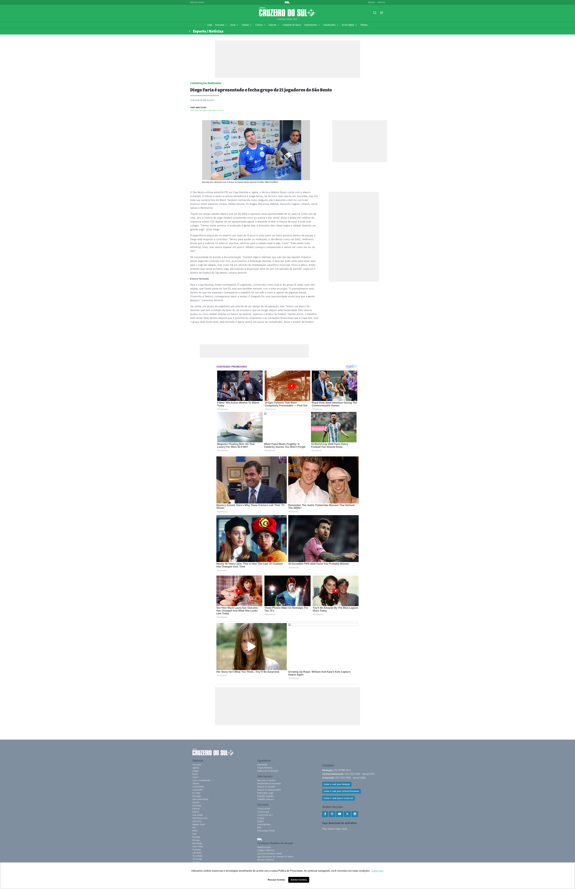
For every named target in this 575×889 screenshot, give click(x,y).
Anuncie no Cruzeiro (266, 786)
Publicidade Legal (265, 793)
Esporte (272, 25)
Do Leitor (196, 793)
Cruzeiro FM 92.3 (264, 815)
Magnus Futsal (198, 824)
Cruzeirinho (197, 790)
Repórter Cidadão (265, 796)
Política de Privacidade (267, 771)
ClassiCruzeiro (263, 808)
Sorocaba (219, 25)
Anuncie (371, 2)
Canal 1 (195, 777)
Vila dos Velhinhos (265, 860)
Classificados (329, 25)
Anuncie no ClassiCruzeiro (269, 790)
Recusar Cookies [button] (276, 880)
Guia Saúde (197, 815)
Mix (193, 827)
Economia (196, 805)
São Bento (197, 853)
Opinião (245, 25)
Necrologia (197, 843)
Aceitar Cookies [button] (299, 880)
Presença (196, 849)
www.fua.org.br (264, 847)
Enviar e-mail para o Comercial (338, 798)
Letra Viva (196, 821)
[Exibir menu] (381, 12)
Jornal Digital (348, 25)
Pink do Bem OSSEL (266, 831)
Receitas (196, 837)
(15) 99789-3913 (342, 770)
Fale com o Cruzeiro (266, 780)
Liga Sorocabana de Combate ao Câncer (275, 856)
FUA (259, 839)
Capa (209, 25)
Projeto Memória (264, 768)
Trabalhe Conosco (265, 799)
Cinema (195, 783)
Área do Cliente (197, 2)
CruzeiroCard (263, 812)
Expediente (262, 764)
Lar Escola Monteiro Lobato (269, 853)
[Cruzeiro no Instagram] (332, 814)
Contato (381, 2)
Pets (194, 834)
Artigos (195, 771)
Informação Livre (200, 818)
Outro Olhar (197, 846)
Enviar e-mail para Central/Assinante (341, 791)
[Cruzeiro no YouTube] (339, 814)
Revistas (196, 840)
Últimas (364, 25)
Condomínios (198, 786)
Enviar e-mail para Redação (337, 784)
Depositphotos (264, 824)
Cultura (258, 25)
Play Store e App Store (334, 828)
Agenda (195, 768)
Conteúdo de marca (292, 25)
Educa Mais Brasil (200, 799)
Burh (259, 827)
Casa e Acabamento (201, 780)
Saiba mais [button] (377, 871)
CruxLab (260, 818)
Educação (196, 796)
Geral (233, 25)
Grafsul (260, 821)
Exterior (195, 812)
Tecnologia (197, 859)
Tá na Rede (197, 856)
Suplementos (310, 25)
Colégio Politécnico (266, 850)
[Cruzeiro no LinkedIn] (355, 814)
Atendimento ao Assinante (269, 783)
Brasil (195, 774)
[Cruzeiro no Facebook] (325, 814)
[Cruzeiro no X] (347, 814)
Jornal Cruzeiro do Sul (287, 12)
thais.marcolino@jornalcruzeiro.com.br (207, 110)
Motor (195, 831)
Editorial (196, 808)
